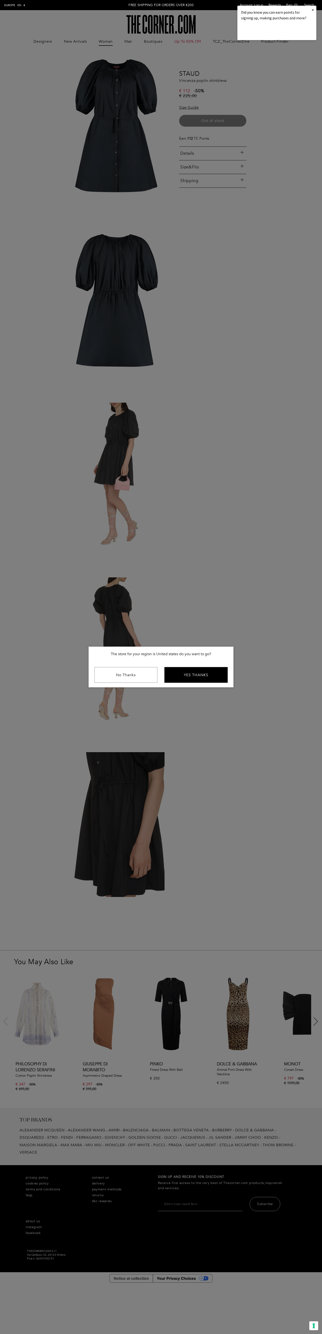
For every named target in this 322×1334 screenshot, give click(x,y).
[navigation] (14, 5)
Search (309, 5)
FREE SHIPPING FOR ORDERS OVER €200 (161, 5)
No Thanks (126, 675)
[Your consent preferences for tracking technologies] (313, 1325)
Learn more (257, 30)
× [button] (313, 10)
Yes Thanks (196, 675)
